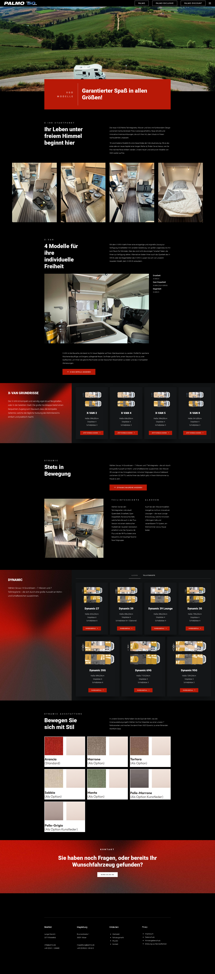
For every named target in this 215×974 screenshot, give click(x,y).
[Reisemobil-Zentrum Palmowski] (21, 3)
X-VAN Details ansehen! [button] (80, 372)
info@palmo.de (50, 945)
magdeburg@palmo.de (85, 945)
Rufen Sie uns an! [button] (107, 874)
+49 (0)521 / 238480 (51, 948)
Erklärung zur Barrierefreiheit (156, 944)
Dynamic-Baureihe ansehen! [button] (129, 487)
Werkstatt (115, 934)
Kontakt (115, 944)
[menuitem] (142, 3)
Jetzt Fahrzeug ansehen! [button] (90, 433)
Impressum (149, 934)
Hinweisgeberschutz (152, 940)
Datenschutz (150, 937)
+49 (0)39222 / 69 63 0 (85, 948)
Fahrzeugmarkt (118, 937)
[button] (210, 3)
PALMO (115, 941)
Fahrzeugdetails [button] (91, 628)
